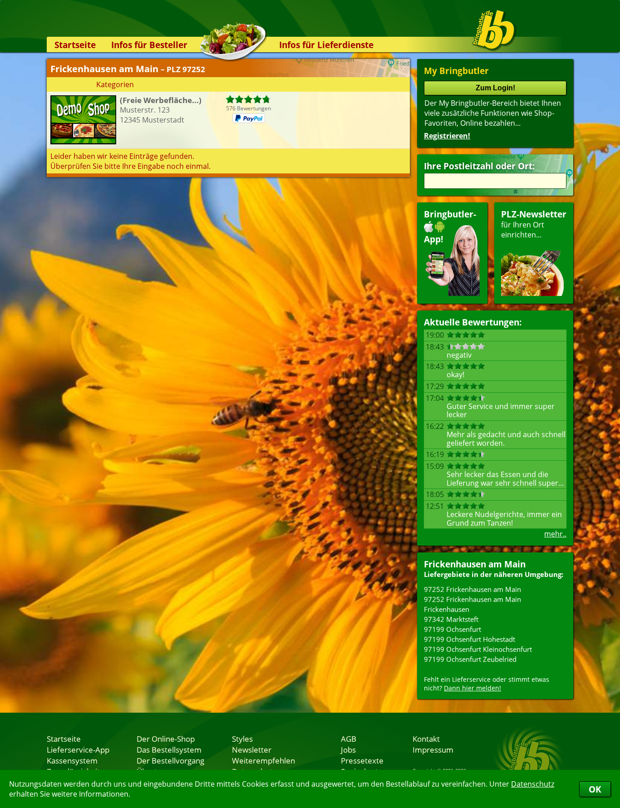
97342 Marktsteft (451, 619)
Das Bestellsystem (169, 749)
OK (595, 789)
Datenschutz (532, 784)
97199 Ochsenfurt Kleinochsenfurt (478, 649)
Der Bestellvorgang (170, 760)
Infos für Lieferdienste (326, 44)
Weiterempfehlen (263, 760)
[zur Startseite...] (493, 30)
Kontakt (426, 738)
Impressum (433, 749)
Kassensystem (72, 760)
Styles (242, 738)
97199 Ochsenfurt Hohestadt (469, 639)
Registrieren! (447, 136)
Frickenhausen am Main (475, 564)
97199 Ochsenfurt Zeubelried (470, 659)
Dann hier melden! (472, 688)
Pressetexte (362, 760)
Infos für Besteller (149, 44)
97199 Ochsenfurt (452, 629)
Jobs (348, 749)
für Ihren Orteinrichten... (533, 224)
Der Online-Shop (166, 738)
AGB (348, 738)
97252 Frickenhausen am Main (472, 589)
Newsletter (251, 749)
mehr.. (555, 534)
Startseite (75, 44)
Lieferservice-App (78, 749)
